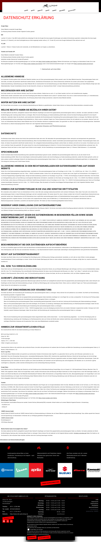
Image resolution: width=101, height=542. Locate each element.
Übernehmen (31, 537)
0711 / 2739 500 (15, 506)
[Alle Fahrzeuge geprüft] (80, 447)
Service (47, 10)
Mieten (33, 10)
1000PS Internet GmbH (7, 417)
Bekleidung (62, 10)
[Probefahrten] (50, 447)
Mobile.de (40, 10)
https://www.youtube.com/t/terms (48, 61)
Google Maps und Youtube (36, 529)
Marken (54, 10)
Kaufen (26, 10)
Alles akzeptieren (44, 537)
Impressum (94, 501)
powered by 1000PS (92, 511)
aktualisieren (94, 509)
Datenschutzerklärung (51, 522)
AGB (97, 499)
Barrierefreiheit (93, 507)
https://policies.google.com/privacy (83, 63)
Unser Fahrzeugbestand (50, 482)
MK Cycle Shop (72, 10)
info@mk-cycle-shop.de (80, 433)
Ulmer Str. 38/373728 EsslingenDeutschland (7, 501)
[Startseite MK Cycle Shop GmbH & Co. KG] (50, 5)
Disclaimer (95, 505)
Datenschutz (94, 503)
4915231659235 (15, 509)
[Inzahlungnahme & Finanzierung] (21, 447)
